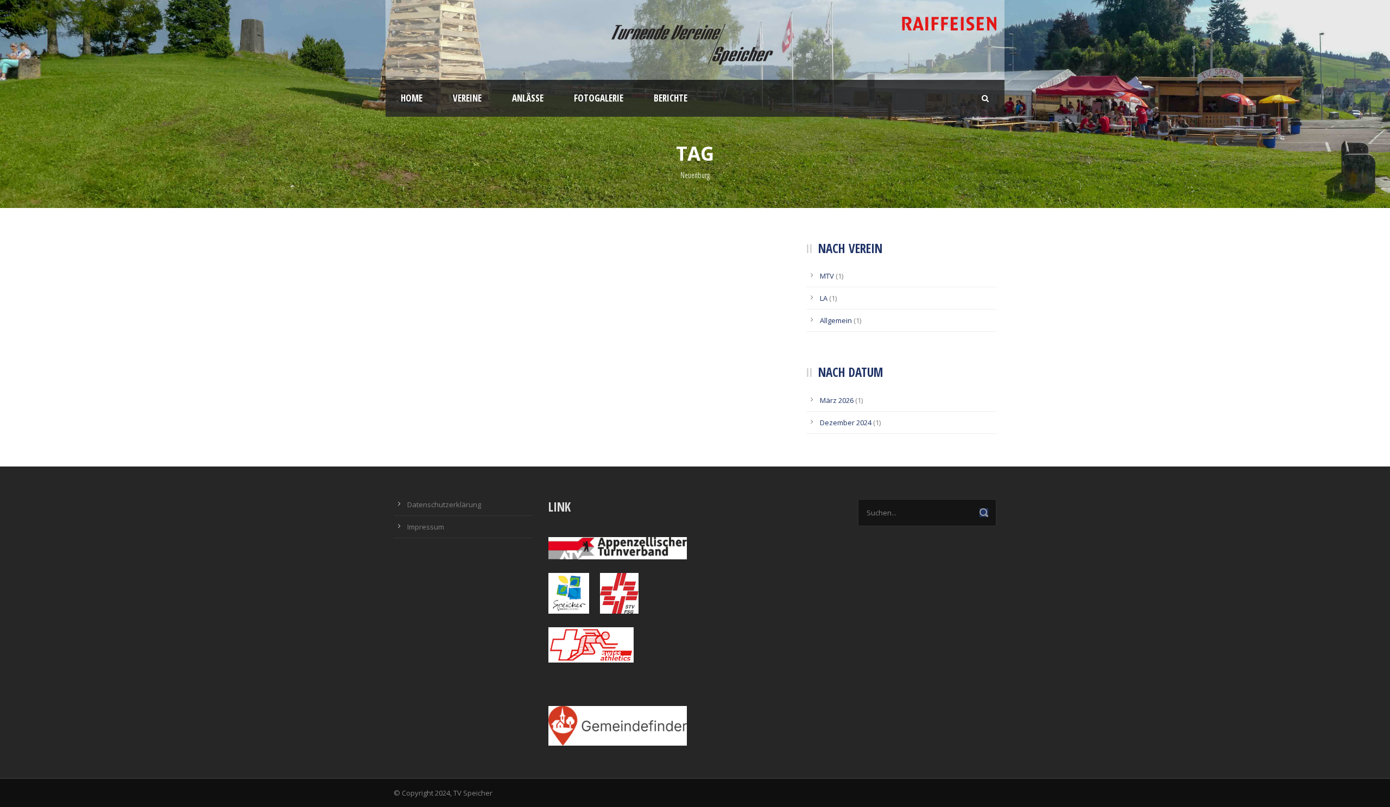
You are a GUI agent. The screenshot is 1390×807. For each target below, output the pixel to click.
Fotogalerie (598, 98)
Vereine (467, 98)
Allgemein (836, 320)
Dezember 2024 (845, 422)
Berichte (670, 98)
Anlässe (528, 98)
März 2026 (837, 400)
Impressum (425, 527)
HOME (411, 98)
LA (823, 298)
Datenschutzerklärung (444, 504)
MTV (827, 276)
